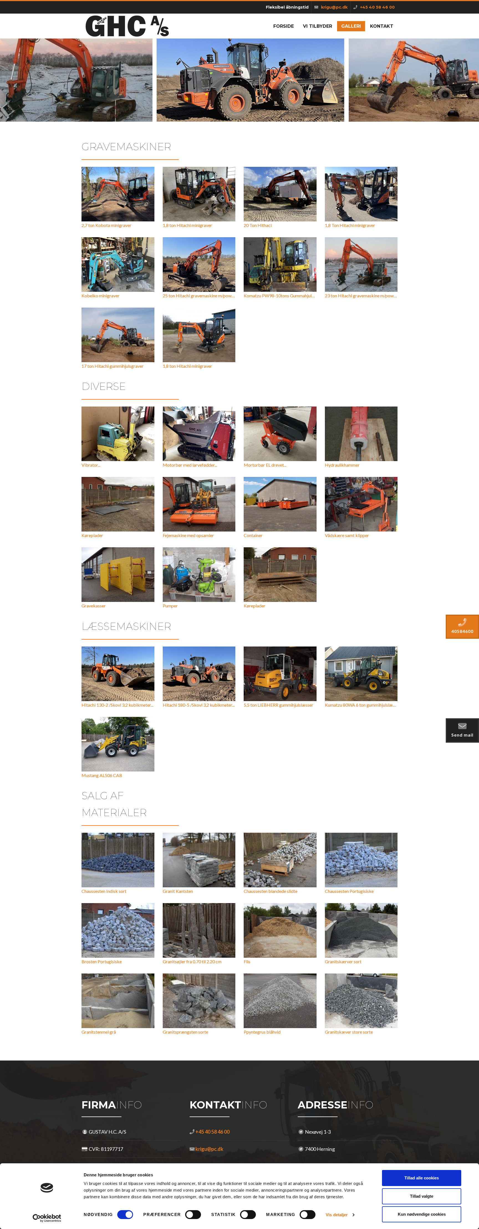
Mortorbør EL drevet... (265, 464)
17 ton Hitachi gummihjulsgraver (112, 366)
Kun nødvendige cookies (422, 1214)
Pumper (170, 605)
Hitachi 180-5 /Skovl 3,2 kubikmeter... (199, 704)
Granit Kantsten (178, 891)
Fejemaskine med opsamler (188, 535)
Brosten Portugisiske (101, 961)
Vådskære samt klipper (347, 535)
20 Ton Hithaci (258, 225)
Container (253, 535)
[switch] (193, 1214)
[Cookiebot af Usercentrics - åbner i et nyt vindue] (47, 1218)
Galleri (351, 26)
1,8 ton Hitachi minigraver (187, 225)
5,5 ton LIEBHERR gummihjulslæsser (278, 704)
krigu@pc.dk (209, 1149)
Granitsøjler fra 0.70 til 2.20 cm (192, 961)
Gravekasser (93, 605)
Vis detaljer (337, 1214)
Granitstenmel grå (98, 1031)
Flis (247, 961)
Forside (283, 26)
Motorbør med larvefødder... (190, 464)
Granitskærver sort (343, 961)
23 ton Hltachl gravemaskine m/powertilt (364, 295)
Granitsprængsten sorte (185, 1031)
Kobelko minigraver (100, 295)
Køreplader (92, 535)
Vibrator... (90, 464)
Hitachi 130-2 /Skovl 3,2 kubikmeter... (117, 704)
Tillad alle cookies (421, 1178)
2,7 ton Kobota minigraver (106, 225)
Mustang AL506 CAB (101, 775)
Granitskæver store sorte (349, 1031)
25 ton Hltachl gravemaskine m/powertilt (202, 295)
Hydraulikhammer (342, 464)
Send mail (462, 734)
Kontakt (381, 26)
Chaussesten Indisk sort (103, 891)
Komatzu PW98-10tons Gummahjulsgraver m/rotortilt (295, 295)
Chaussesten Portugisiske (349, 891)
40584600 (462, 631)
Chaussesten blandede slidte (270, 891)
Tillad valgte (421, 1196)
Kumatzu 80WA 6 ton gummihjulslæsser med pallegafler (378, 704)
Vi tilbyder (317, 26)
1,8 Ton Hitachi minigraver (350, 225)
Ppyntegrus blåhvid (262, 1031)
